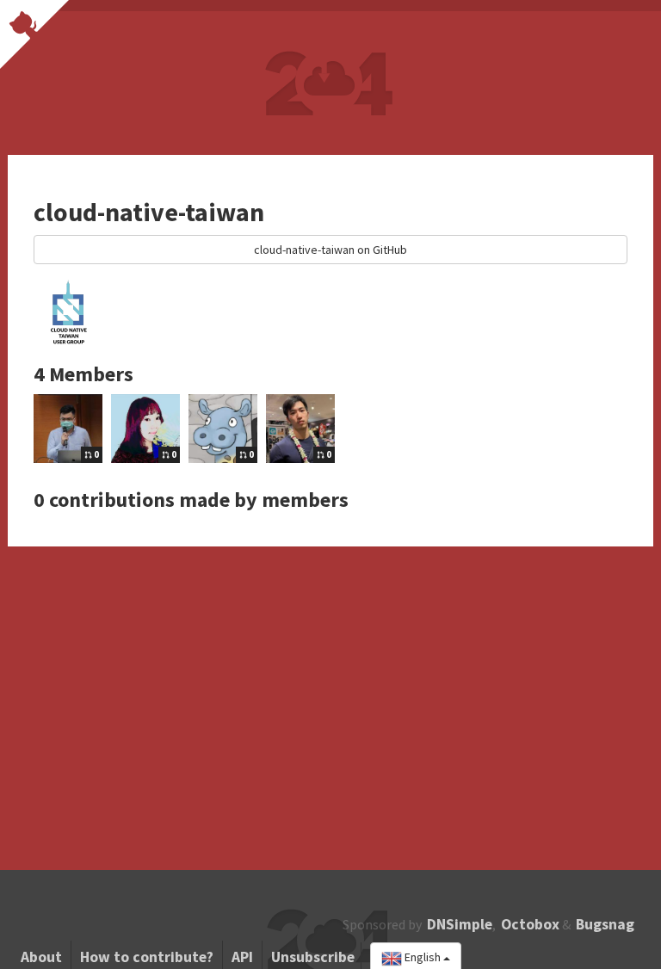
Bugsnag (605, 924)
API (242, 956)
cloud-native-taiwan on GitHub (330, 249)
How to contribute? (146, 956)
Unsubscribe (313, 956)
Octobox (530, 924)
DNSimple (459, 924)
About (41, 956)
